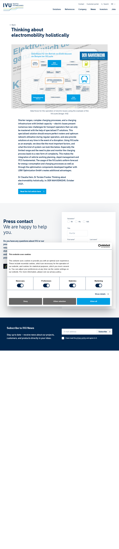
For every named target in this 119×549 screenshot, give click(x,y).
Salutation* (71, 219)
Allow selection (59, 301)
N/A (87, 222)
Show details (100, 294)
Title (68, 228)
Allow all (93, 301)
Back (14, 25)
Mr (72, 222)
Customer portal (93, 4)
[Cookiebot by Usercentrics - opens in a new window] (100, 246)
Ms (80, 222)
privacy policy (81, 338)
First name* (71, 239)
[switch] (46, 285)
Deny (25, 301)
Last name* (93, 239)
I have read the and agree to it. (81, 338)
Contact (81, 4)
